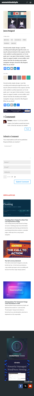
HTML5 (24, 39)
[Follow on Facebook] (21, 386)
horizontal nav (18, 39)
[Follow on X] (25, 386)
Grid (12, 39)
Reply (27, 129)
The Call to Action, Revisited (13, 261)
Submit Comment (22, 182)
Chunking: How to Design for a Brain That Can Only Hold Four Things (16, 220)
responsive (13, 43)
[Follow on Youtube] (30, 386)
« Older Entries (8, 323)
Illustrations (6, 43)
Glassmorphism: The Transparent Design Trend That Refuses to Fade (16, 302)
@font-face (6, 39)
